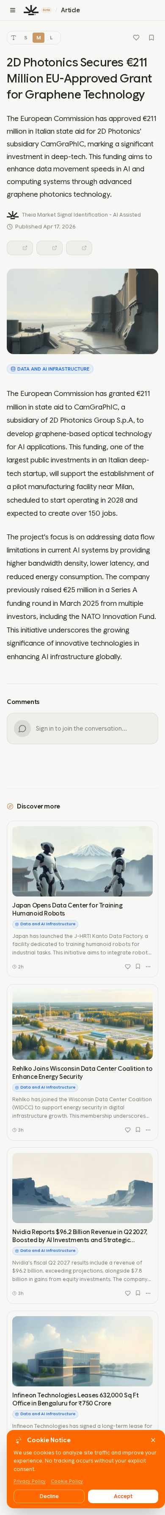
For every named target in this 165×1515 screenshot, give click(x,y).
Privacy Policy (30, 1481)
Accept (123, 1496)
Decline (49, 1496)
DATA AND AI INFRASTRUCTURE (53, 369)
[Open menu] (12, 10)
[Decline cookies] (153, 1440)
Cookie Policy (67, 1481)
